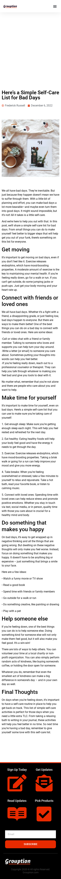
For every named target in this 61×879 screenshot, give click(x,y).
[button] (55, 6)
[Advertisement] (30, 44)
